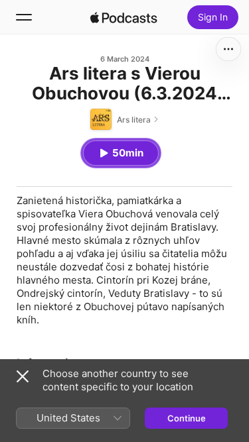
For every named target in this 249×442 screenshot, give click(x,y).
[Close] (23, 376)
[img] (124, 17)
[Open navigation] (24, 17)
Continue (186, 418)
